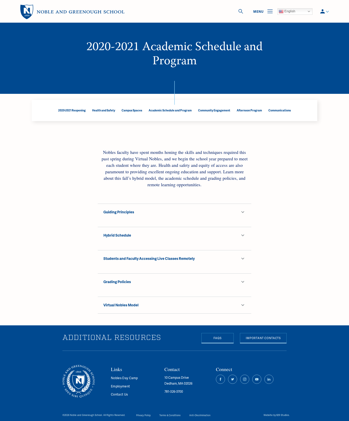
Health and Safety (103, 110)
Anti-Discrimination (199, 415)
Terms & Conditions (170, 415)
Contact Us (119, 394)
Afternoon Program (249, 110)
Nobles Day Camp (124, 378)
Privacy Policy (143, 415)
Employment (120, 386)
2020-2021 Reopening (72, 110)
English (289, 11)
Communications (279, 110)
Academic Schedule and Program (170, 110)
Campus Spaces (132, 110)
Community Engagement (214, 110)
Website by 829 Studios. (277, 415)
